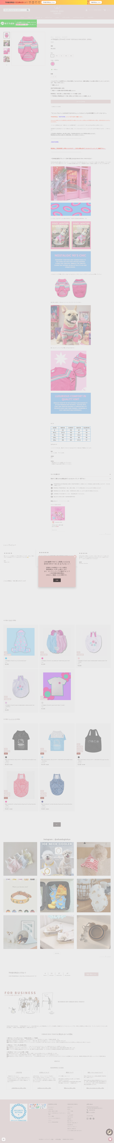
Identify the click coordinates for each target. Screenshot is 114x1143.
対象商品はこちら (8, 2)
